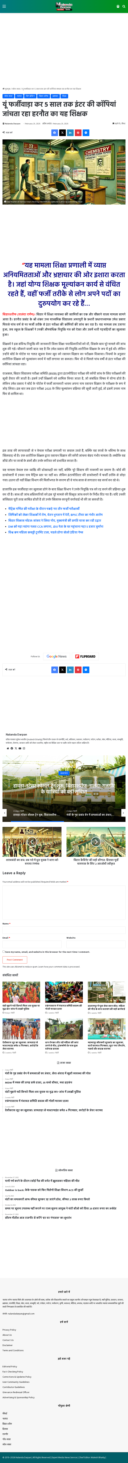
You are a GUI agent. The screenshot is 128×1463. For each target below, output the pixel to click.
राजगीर (5, 1434)
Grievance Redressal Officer (15, 1392)
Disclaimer (7, 1345)
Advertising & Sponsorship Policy (18, 1397)
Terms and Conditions (13, 1350)
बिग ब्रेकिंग (30, 96)
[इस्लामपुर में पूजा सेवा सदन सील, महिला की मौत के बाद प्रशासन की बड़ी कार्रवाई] (107, 992)
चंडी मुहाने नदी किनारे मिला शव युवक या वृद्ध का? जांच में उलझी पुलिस (21, 1007)
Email (6, 938)
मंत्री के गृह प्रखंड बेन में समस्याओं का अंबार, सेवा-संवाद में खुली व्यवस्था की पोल (64, 789)
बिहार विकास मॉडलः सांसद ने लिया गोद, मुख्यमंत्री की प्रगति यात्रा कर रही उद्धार (54, 520)
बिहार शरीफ (43, 96)
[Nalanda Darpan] (64, 6)
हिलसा (5, 1429)
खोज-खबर (16, 89)
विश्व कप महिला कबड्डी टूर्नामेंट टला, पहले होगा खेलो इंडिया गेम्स (45, 532)
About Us (7, 1335)
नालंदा (19, 96)
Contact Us (8, 1340)
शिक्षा (64, 96)
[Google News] (56, 656)
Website (71, 938)
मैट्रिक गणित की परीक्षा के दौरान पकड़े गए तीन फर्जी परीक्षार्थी (44, 509)
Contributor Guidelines (13, 1387)
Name (6, 924)
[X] (16, 748)
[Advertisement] (64, 23)
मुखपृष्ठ (7, 89)
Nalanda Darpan (12, 123)
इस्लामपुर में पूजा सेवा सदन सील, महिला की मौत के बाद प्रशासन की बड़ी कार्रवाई (106, 1007)
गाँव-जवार (6, 1439)
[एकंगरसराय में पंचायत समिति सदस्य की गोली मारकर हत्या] (64, 992)
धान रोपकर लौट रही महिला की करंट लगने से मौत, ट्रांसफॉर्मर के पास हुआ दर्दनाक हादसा (61, 1046)
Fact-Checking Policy (12, 1372)
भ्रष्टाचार (55, 96)
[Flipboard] (85, 656)
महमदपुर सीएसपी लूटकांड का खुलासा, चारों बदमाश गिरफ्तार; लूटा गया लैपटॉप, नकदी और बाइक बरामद (107, 1046)
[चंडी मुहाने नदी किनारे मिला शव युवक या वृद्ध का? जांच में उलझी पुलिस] (21, 992)
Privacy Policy (9, 1330)
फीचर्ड (4, 1413)
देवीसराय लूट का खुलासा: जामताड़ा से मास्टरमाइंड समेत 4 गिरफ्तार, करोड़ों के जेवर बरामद (20, 1046)
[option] (64, 788)
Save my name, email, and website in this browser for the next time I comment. (47, 952)
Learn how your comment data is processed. (59, 967)
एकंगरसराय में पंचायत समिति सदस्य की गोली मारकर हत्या (63, 1007)
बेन (64, 773)
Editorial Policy (9, 1366)
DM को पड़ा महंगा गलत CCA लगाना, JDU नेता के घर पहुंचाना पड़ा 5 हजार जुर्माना (55, 526)
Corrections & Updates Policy (17, 1377)
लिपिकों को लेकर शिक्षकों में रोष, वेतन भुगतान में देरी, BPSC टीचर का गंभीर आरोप (55, 515)
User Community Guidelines (15, 1382)
